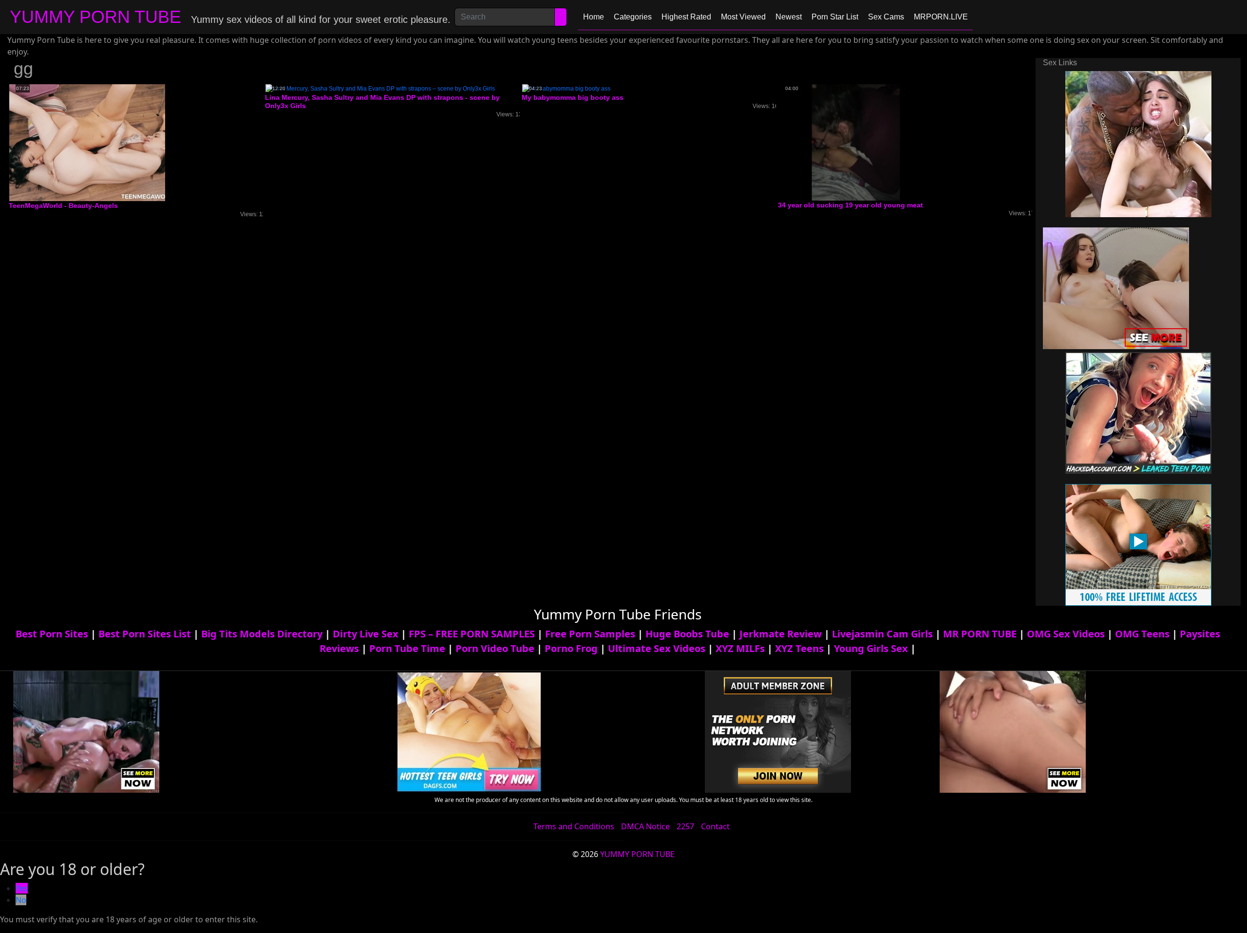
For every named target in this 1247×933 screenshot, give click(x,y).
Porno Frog (571, 648)
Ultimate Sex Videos (656, 648)
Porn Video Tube (494, 648)
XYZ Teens (799, 648)
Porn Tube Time (407, 648)
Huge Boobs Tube (687, 633)
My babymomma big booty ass (573, 97)
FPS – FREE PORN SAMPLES (472, 633)
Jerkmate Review (780, 633)
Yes (22, 888)
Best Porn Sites (52, 633)
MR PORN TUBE (980, 633)
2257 (685, 826)
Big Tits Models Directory (261, 633)
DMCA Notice (645, 826)
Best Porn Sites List (144, 633)
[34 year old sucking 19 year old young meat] (856, 142)
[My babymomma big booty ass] (566, 88)
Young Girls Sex (871, 648)
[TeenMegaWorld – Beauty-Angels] (87, 142)
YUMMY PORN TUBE (95, 17)
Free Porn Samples (590, 633)
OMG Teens (1142, 633)
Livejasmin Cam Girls (882, 633)
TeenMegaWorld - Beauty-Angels (63, 205)
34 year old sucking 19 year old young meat (850, 205)
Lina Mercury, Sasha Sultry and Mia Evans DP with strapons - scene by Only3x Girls (382, 101)
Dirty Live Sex (365, 633)
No (21, 900)
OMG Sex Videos (1066, 633)
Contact (715, 826)
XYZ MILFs (740, 648)
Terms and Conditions (573, 826)
